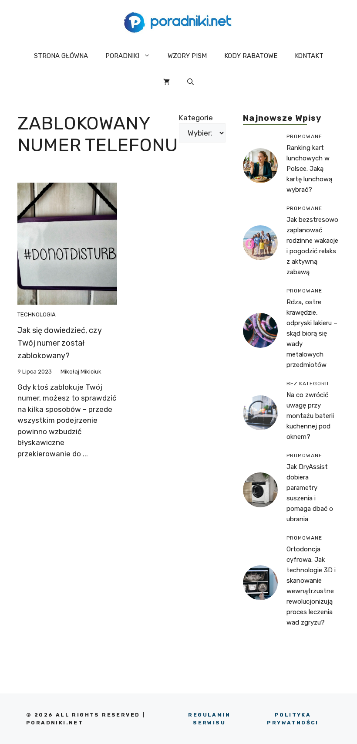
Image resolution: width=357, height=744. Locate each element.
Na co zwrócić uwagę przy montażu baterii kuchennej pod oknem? (310, 416)
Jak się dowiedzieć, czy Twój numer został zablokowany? (59, 343)
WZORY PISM (187, 56)
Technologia (36, 314)
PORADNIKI (122, 56)
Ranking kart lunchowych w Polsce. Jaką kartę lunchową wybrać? (309, 169)
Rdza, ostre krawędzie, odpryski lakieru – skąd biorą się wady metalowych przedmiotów (311, 333)
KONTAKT (309, 56)
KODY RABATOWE (250, 56)
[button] (190, 82)
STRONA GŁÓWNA (61, 56)
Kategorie (196, 117)
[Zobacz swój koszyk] (166, 82)
